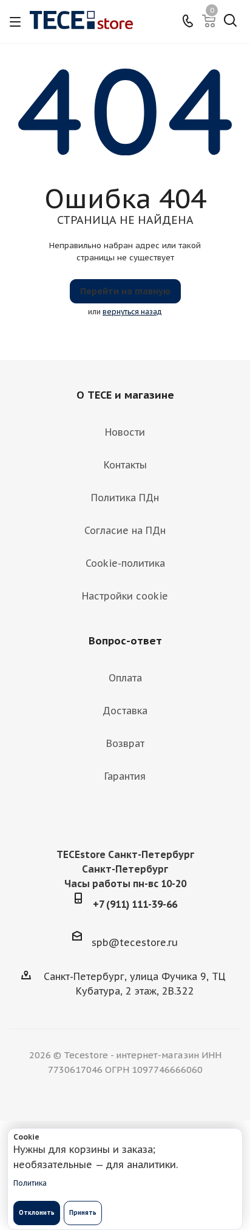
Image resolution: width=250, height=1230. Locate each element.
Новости (125, 432)
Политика (30, 1183)
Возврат (125, 743)
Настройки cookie (125, 596)
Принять (82, 1213)
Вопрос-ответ (125, 640)
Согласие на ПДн (125, 530)
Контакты (125, 465)
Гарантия (125, 776)
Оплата (125, 678)
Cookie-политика (125, 563)
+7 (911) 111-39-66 (135, 904)
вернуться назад (132, 311)
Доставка (125, 711)
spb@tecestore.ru (135, 942)
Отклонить (37, 1213)
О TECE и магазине (125, 395)
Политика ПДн (125, 498)
